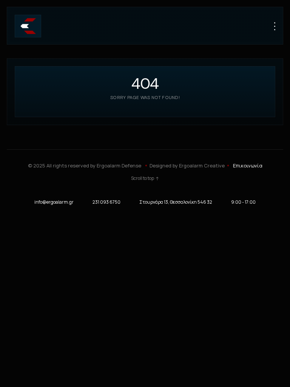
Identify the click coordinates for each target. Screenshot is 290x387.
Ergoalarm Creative (202, 165)
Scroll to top (142, 178)
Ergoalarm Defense (119, 165)
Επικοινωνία (247, 165)
